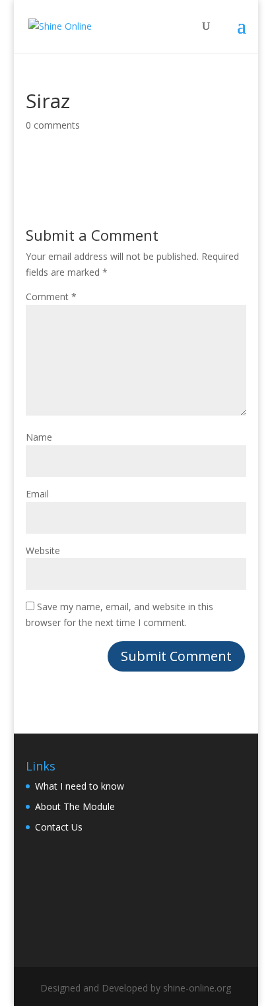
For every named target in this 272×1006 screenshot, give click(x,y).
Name (39, 437)
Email (37, 493)
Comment (51, 296)
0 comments (53, 125)
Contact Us (59, 827)
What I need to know (79, 786)
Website (43, 550)
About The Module (75, 806)
